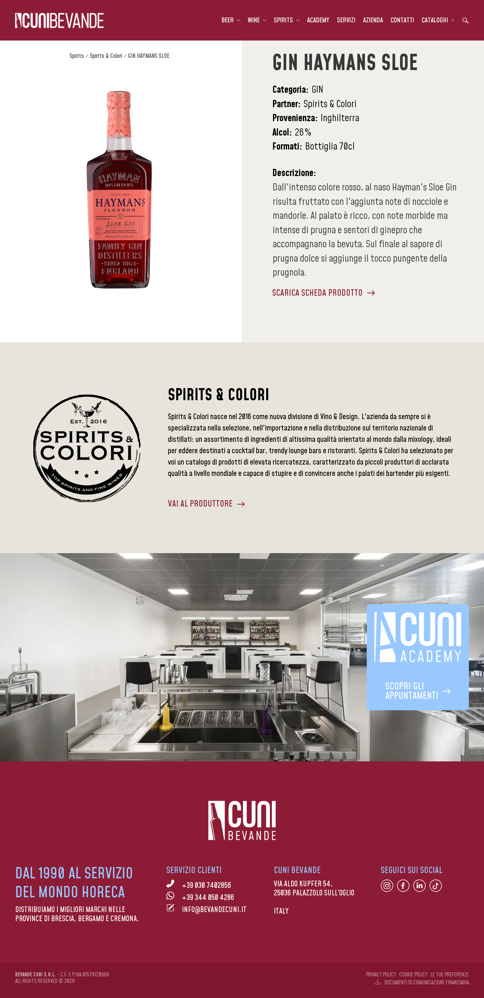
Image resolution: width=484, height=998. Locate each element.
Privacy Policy (381, 975)
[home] (59, 20)
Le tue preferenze (450, 975)
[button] (231, 20)
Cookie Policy (413, 975)
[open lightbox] (119, 190)
